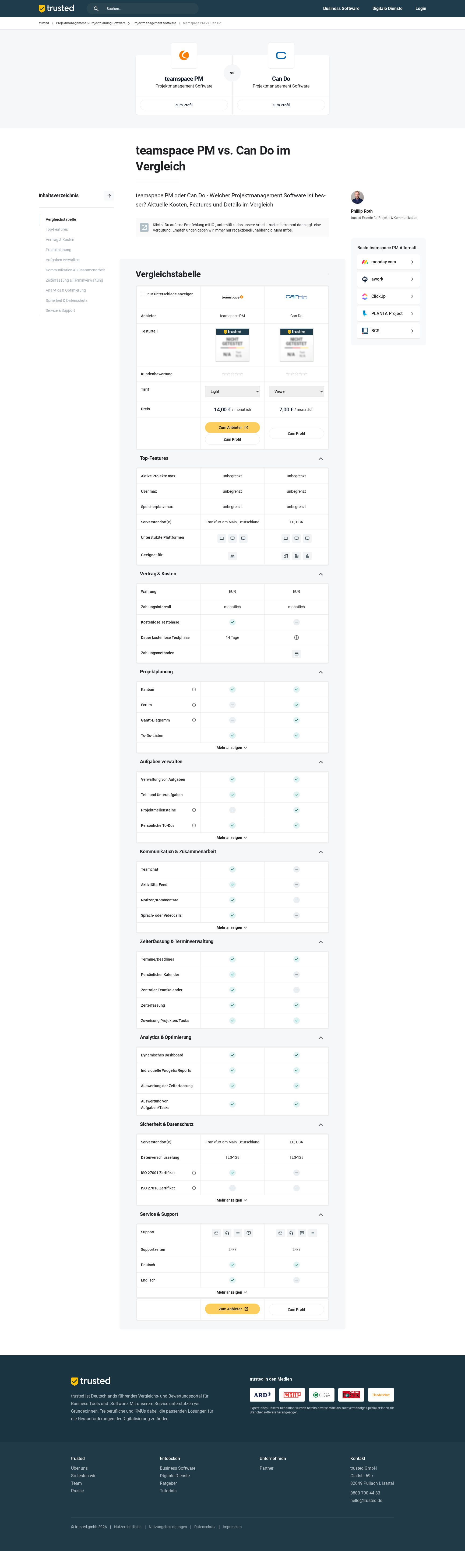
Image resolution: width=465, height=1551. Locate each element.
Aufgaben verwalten (62, 260)
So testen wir (83, 1475)
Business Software (341, 8)
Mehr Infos (283, 230)
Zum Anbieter (230, 427)
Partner (266, 1468)
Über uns (79, 1468)
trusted (44, 23)
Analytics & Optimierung (66, 290)
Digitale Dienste (387, 8)
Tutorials (168, 1490)
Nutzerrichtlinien (128, 1527)
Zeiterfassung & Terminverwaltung (74, 280)
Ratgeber (168, 1483)
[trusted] (56, 8)
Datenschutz (205, 1527)
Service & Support (60, 310)
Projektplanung (58, 250)
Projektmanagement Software (154, 23)
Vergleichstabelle (61, 219)
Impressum (232, 1527)
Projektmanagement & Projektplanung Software (90, 23)
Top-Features (57, 229)
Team (76, 1483)
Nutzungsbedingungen (168, 1527)
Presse (77, 1490)
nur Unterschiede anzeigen (170, 294)
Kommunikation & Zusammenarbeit (75, 270)
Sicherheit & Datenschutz (66, 300)
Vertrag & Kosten (60, 239)
